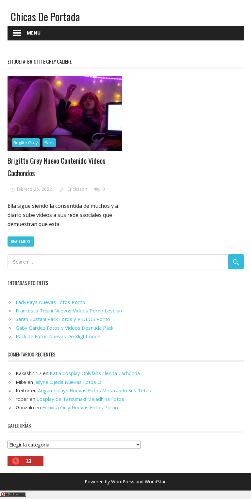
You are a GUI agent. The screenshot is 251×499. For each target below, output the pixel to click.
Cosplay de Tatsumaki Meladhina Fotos (80, 399)
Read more (21, 241)
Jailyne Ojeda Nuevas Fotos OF (69, 382)
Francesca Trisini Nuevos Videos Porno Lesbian (69, 310)
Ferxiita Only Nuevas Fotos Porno (80, 407)
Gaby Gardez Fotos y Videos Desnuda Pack (64, 328)
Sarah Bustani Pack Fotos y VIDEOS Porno (63, 319)
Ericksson (77, 189)
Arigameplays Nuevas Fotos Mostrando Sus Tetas (94, 390)
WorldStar (155, 481)
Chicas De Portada (45, 16)
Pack (49, 142)
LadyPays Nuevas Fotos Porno (50, 302)
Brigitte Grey (25, 142)
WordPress (122, 481)
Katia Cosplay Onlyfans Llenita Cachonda (95, 373)
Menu (34, 33)
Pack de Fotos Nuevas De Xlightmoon (58, 336)
